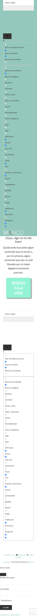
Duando (30, 562)
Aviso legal (7, 562)
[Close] (3, 574)
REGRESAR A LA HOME (18, 288)
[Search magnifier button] (7, 36)
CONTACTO (21, 555)
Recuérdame (6, 600)
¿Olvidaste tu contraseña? (10, 614)
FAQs (13, 555)
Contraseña (4, 589)
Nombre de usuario (7, 577)
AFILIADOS (6, 555)
